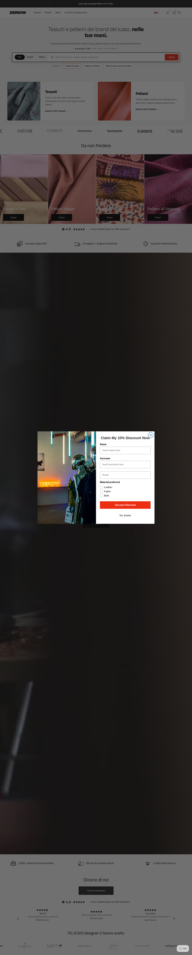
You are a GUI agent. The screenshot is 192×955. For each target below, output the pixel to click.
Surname (105, 458)
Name (103, 444)
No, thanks (125, 515)
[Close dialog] (150, 435)
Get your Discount (125, 505)
